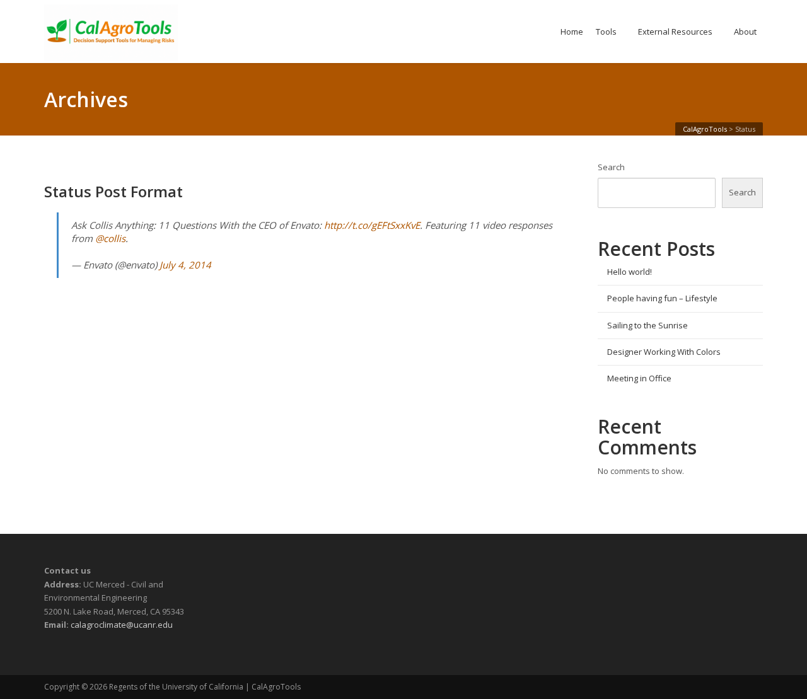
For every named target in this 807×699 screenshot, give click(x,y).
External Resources (675, 31)
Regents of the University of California (176, 686)
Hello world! (629, 271)
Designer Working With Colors (664, 351)
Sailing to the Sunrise (647, 325)
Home (571, 31)
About (745, 31)
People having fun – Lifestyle (662, 298)
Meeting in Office (639, 378)
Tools (606, 31)
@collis (110, 238)
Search (611, 167)
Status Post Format (113, 191)
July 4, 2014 (185, 264)
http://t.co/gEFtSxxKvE (372, 225)
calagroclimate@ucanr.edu (122, 624)
